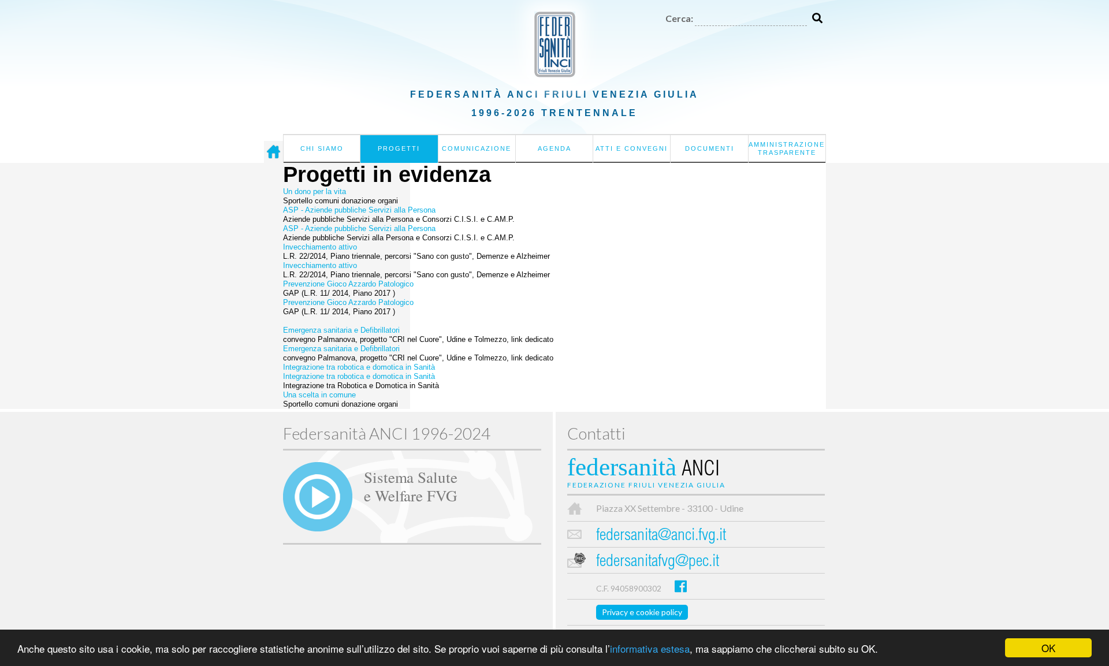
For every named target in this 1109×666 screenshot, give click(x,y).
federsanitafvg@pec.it (657, 562)
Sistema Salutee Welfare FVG (410, 486)
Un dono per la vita (314, 191)
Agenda (554, 148)
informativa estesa (650, 648)
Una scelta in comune (319, 394)
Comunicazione (476, 148)
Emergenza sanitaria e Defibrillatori (341, 330)
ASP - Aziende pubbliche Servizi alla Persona (359, 210)
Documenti (709, 148)
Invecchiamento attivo (320, 247)
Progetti (399, 148)
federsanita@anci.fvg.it (661, 536)
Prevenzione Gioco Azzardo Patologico (348, 284)
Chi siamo (322, 148)
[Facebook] (681, 586)
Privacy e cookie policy (642, 612)
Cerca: (679, 18)
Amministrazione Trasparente (787, 148)
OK (1048, 648)
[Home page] (273, 152)
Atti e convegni (632, 148)
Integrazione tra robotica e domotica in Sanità (359, 367)
